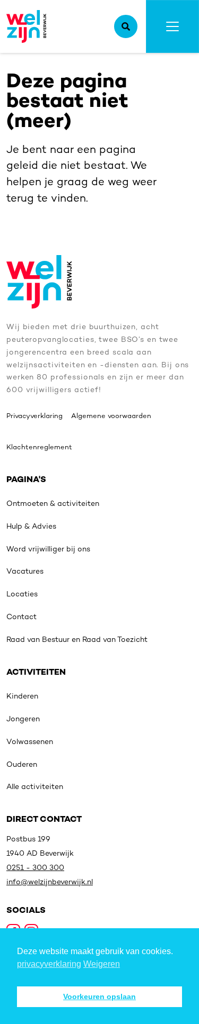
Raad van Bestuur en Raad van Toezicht (77, 640)
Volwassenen (29, 742)
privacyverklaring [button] (49, 963)
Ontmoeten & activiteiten (52, 504)
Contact (21, 617)
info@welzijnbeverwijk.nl (49, 882)
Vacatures (25, 572)
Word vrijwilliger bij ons (48, 550)
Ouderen (21, 765)
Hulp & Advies (31, 527)
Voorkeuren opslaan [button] (99, 996)
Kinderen (22, 697)
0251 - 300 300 (35, 868)
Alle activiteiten (34, 787)
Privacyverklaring (34, 416)
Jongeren (23, 719)
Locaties (22, 595)
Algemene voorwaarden (111, 416)
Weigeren (101, 963)
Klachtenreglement (39, 447)
